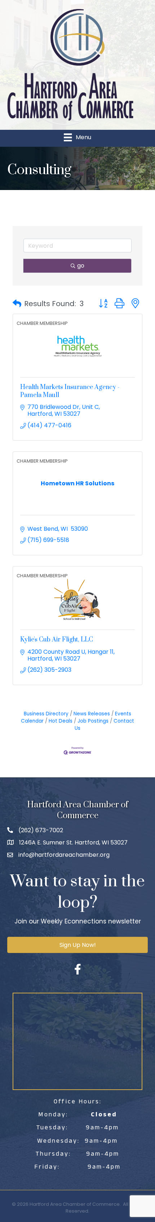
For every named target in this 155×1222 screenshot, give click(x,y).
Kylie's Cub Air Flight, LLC (56, 640)
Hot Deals (60, 721)
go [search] (80, 265)
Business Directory (46, 713)
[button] (17, 303)
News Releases (92, 713)
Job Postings (93, 721)
